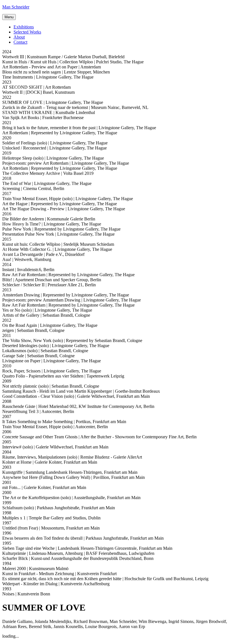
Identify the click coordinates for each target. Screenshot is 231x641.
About (19, 37)
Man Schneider (15, 7)
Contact (20, 42)
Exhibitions (24, 26)
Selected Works (27, 32)
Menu (9, 17)
